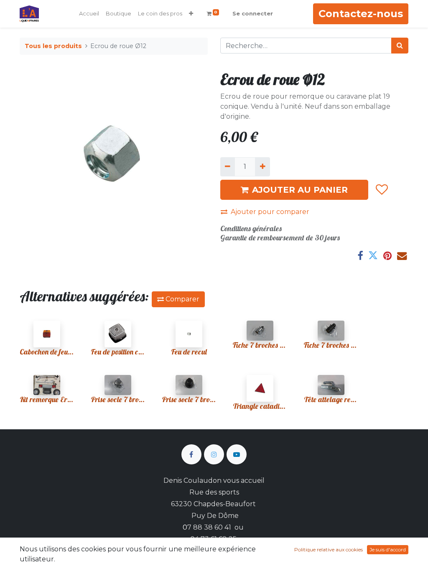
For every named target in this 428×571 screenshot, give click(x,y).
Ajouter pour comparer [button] (270, 212)
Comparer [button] (181, 299)
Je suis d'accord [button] (387, 549)
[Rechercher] (399, 46)
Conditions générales (251, 228)
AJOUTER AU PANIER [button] (300, 190)
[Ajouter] (262, 166)
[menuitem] (89, 13)
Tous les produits (53, 46)
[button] (191, 13)
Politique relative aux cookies (328, 549)
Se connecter (252, 13)
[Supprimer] (227, 166)
